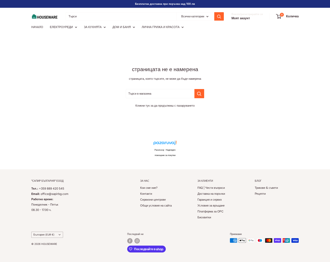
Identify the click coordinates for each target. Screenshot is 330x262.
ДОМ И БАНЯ (121, 27)
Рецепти (260, 193)
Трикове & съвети (266, 188)
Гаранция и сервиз (209, 199)
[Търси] (219, 16)
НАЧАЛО (37, 27)
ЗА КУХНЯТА (93, 27)
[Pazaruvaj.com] (165, 144)
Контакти (146, 193)
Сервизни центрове (153, 199)
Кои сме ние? (149, 188)
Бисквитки (204, 217)
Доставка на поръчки (211, 193)
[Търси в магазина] (199, 93)
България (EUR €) (43, 234)
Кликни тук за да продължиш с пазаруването (165, 105)
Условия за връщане (211, 205)
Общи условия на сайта (156, 205)
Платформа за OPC (210, 211)
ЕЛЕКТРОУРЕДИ (61, 27)
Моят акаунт (240, 18)
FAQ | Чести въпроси (211, 188)
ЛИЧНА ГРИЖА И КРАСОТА (161, 27)
